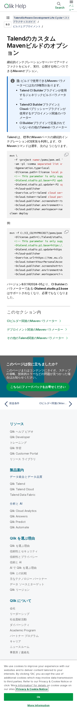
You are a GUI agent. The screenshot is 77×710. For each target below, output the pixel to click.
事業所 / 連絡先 (19, 652)
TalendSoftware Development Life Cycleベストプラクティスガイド (41, 19)
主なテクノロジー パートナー (28, 578)
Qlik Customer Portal (24, 453)
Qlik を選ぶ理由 (20, 545)
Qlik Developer (20, 437)
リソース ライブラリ (23, 459)
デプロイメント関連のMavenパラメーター (35, 329)
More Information (38, 705)
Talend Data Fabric (22, 494)
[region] (38, 685)
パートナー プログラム (24, 635)
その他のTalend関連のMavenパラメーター (35, 338)
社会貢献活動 (18, 619)
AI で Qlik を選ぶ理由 (23, 567)
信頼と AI (16, 562)
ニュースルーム (19, 646)
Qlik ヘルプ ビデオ (21, 431)
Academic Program (23, 630)
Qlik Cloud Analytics (23, 510)
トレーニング (18, 442)
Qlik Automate (19, 527)
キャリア (15, 641)
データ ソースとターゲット (27, 584)
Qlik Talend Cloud (22, 489)
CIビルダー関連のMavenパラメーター (32, 321)
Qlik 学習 (15, 448)
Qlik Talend (17, 483)
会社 (12, 608)
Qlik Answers (19, 516)
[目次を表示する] (8, 17)
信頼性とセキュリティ (24, 551)
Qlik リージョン (20, 589)
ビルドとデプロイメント (26, 26)
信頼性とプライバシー (24, 556)
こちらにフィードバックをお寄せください (38, 387)
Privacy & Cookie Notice (32, 689)
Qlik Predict (17, 521)
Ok (38, 696)
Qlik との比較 (18, 573)
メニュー (71, 7)
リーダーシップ (19, 613)
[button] (66, 155)
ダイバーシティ (19, 624)
